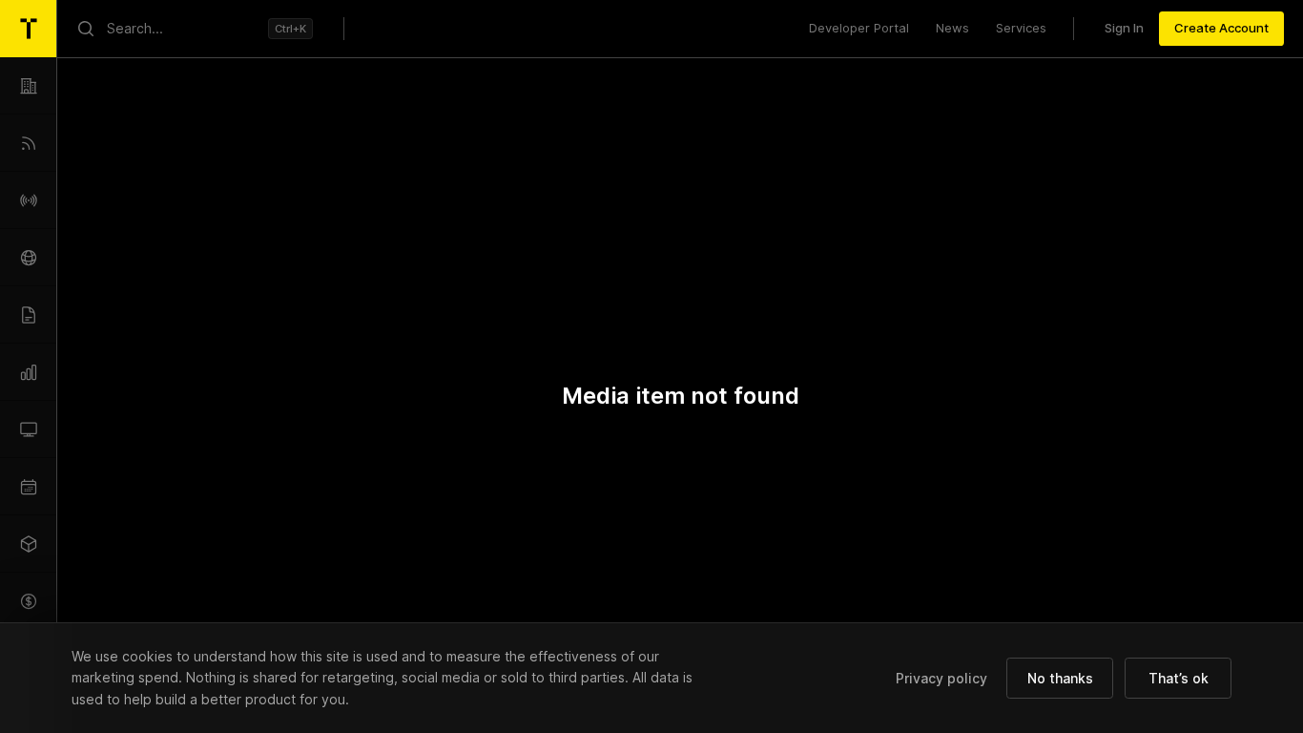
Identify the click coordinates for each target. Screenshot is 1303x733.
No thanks (1060, 678)
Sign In (1124, 27)
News (952, 27)
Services (1021, 27)
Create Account (1221, 27)
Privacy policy (941, 678)
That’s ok (1178, 678)
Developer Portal (859, 27)
